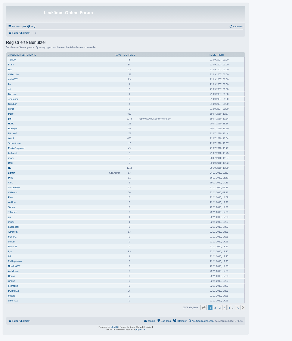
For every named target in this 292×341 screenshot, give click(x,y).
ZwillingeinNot (15, 261)
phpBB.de (141, 329)
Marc (10, 113)
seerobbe (13, 286)
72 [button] (237, 308)
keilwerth (12, 153)
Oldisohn (12, 192)
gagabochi (13, 227)
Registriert (216, 55)
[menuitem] (31, 26)
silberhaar (13, 300)
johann (11, 281)
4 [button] (224, 308)
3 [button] (220, 308)
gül (9, 217)
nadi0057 (13, 79)
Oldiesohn (13, 74)
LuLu (10, 84)
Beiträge (129, 55)
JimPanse (13, 99)
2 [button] (215, 308)
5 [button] (229, 308)
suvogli (11, 241)
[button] (203, 307)
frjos (10, 251)
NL (9, 168)
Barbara (12, 94)
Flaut (10, 197)
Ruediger (13, 128)
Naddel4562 (14, 266)
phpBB (114, 327)
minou (11, 222)
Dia (10, 69)
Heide (11, 123)
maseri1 (12, 236)
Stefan (11, 207)
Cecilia (11, 276)
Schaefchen (14, 143)
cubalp (11, 295)
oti (9, 89)
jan (10, 118)
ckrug (11, 109)
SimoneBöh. (14, 187)
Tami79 (12, 59)
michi (10, 158)
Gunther (12, 104)
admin (11, 172)
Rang (118, 55)
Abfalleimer (13, 271)
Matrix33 (12, 246)
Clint (10, 182)
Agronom (13, 231)
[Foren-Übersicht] (25, 14)
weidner (12, 202)
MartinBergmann (16, 148)
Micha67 (12, 133)
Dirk (10, 177)
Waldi (11, 138)
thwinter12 (13, 290)
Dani (10, 163)
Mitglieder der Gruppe (22, 55)
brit (9, 256)
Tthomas (12, 212)
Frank (11, 64)
